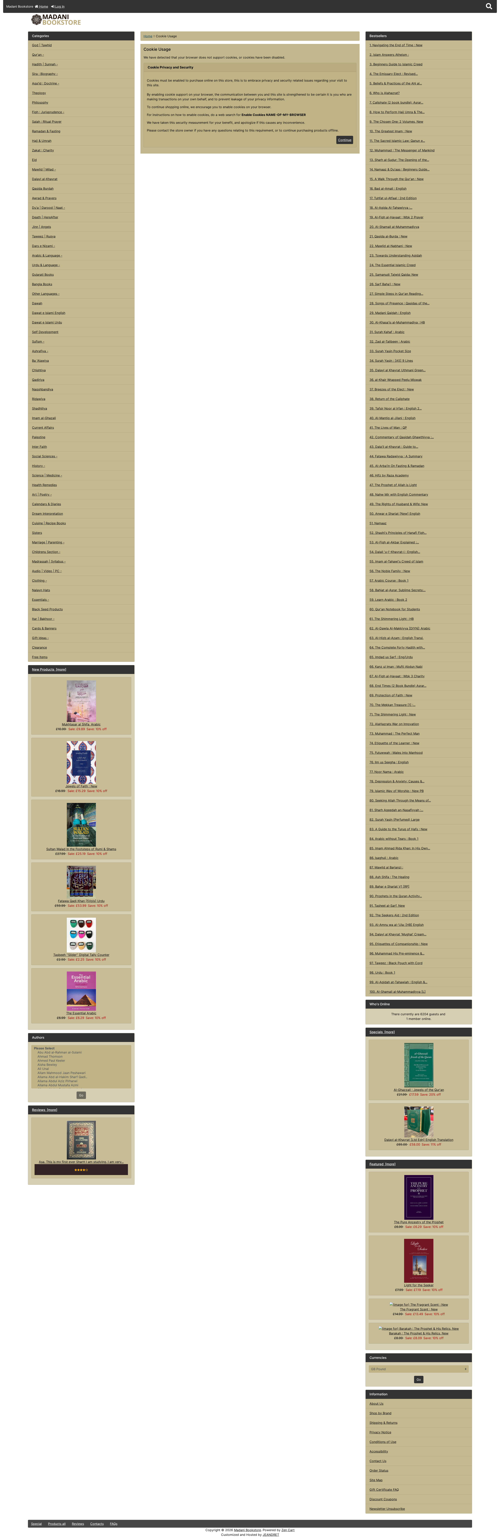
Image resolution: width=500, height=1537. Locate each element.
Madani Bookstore (247, 1530)
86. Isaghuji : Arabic (384, 858)
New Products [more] (49, 669)
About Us (376, 1403)
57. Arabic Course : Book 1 (389, 580)
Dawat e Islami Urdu (47, 322)
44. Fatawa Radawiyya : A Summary (396, 456)
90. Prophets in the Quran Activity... (396, 896)
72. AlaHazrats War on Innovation (394, 724)
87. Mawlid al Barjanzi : (386, 867)
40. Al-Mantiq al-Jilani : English (392, 418)
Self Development (45, 332)
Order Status (379, 1470)
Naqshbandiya (42, 389)
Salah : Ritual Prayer (47, 122)
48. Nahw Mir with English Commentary (399, 494)
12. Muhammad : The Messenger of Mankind (402, 150)
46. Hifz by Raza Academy (389, 475)
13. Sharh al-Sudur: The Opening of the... (399, 160)
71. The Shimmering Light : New (393, 714)
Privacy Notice (380, 1432)
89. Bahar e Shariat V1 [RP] (389, 886)
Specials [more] (382, 1032)
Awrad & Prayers (44, 198)
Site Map (376, 1480)
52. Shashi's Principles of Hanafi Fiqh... (398, 533)
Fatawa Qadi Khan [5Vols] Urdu (81, 901)
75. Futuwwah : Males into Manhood (396, 753)
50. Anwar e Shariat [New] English (395, 514)
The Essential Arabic (81, 1013)
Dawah (37, 303)
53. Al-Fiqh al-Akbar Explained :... (394, 542)
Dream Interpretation (47, 514)
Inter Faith (39, 447)
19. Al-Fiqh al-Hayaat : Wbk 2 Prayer (396, 217)
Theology (39, 93)
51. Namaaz (378, 523)
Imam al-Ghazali (44, 418)
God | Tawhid (42, 45)
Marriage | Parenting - (48, 542)
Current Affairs (43, 427)
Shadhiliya (39, 408)
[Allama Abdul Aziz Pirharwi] (81, 1081)
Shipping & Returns (383, 1423)
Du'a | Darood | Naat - (48, 208)
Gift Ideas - (40, 638)
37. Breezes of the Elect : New (392, 389)
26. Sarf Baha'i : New (385, 284)
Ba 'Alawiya (40, 361)
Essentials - (40, 600)
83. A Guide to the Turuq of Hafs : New (398, 829)
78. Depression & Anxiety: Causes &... (397, 781)
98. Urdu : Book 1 (382, 972)
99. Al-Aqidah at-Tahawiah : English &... (398, 982)
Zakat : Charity (43, 150)
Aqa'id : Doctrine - (45, 83)
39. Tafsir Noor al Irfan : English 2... (396, 408)
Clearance (39, 647)
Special (36, 1524)
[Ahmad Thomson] (81, 1056)
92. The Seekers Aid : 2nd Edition (394, 915)
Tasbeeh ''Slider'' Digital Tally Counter (81, 955)
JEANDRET (271, 1535)
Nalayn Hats (41, 590)
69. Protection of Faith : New (391, 695)
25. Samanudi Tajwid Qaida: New (394, 274)
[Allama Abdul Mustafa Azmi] (81, 1085)
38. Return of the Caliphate (390, 399)
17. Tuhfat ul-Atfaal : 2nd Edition (393, 198)
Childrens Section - (46, 552)
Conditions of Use (383, 1442)
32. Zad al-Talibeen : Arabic (390, 341)
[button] (489, 6)
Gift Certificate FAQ (384, 1490)
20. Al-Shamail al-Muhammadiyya (394, 227)
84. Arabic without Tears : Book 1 (394, 839)
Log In (59, 6)
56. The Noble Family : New (390, 571)
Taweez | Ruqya (43, 236)
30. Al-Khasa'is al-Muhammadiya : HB (397, 322)
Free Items (39, 657)
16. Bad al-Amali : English (388, 188)
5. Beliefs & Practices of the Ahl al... (396, 83)
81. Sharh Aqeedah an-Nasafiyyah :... (396, 810)
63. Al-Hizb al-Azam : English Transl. (396, 638)
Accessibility (379, 1451)
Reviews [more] (44, 1110)
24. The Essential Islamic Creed (393, 265)
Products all (57, 1524)
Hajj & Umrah (41, 141)
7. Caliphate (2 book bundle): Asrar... (396, 102)
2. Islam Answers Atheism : (389, 55)
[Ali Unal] (81, 1069)
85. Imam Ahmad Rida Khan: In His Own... (400, 848)
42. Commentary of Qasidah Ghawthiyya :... (402, 437)
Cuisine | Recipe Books (49, 523)
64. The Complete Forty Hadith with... (397, 647)
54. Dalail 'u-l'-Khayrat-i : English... (395, 552)
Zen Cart (288, 1530)
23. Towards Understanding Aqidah (396, 255)
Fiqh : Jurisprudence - (48, 112)
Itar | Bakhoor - (43, 619)
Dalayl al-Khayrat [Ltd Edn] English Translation (418, 1140)
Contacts (97, 1524)
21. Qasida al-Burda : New (388, 236)
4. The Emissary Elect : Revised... (394, 74)
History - (38, 466)
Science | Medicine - (47, 475)
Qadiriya (38, 380)
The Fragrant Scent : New (419, 1309)
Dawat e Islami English (48, 313)
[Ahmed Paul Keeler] (81, 1061)
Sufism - (38, 341)
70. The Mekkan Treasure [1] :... (392, 705)
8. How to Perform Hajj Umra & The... (397, 112)
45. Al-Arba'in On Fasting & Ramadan (397, 466)
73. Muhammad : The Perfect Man (395, 733)
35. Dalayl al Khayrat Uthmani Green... (398, 370)
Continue (344, 140)
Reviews (78, 1524)
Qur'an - (38, 55)
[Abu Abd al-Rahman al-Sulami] (81, 1052)
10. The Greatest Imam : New (391, 131)
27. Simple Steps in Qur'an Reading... (396, 294)
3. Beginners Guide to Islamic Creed (396, 64)
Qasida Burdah (43, 188)
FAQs (113, 1524)
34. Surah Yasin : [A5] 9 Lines (391, 361)
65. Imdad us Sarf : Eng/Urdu (391, 657)
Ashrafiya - (40, 351)
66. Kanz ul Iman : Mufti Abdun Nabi (396, 666)
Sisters (37, 533)
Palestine (38, 437)
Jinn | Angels (41, 227)
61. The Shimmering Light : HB (392, 619)
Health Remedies (44, 485)
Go (81, 1095)
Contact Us (378, 1461)
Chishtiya (39, 370)
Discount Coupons (383, 1499)
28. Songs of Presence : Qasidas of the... (399, 303)
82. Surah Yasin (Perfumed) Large (395, 819)
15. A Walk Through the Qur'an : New (397, 179)
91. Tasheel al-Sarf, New (387, 906)
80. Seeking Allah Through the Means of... (400, 800)
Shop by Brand (380, 1413)
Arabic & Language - (47, 255)
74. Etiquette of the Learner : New (394, 743)
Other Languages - (46, 294)
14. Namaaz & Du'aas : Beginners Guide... (399, 169)
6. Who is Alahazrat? (385, 93)
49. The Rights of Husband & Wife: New (399, 504)
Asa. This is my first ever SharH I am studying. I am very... (81, 1162)
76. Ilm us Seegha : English (389, 762)
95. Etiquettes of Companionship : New (399, 944)
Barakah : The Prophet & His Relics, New (418, 1333)
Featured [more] (383, 1164)
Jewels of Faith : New (81, 786)
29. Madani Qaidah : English (390, 313)
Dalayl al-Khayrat (44, 179)
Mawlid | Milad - (44, 169)
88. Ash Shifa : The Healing (389, 877)
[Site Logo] (102, 19)
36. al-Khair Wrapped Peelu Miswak (396, 380)
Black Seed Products (47, 609)
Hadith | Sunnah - (45, 64)
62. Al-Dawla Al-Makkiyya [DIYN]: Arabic (400, 628)
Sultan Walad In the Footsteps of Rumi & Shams (81, 849)
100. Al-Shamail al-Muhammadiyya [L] (398, 992)
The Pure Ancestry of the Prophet (419, 1222)
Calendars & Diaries (46, 504)
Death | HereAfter (45, 217)
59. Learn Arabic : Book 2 (388, 600)
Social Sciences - (44, 456)
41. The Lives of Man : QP (388, 427)
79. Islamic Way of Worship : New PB (397, 791)
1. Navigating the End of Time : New (396, 45)
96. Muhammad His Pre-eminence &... (397, 953)
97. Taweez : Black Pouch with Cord (396, 963)
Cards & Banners (44, 628)
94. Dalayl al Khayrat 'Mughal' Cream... (398, 934)
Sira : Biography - (45, 74)
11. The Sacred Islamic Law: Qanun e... (397, 141)
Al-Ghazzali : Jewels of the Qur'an (419, 1090)
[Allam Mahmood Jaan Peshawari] (81, 1073)
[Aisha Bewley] (81, 1065)
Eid (34, 160)
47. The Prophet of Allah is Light (393, 485)
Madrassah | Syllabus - (49, 561)
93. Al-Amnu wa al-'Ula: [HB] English (397, 925)
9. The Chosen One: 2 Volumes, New (396, 122)
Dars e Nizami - (43, 246)
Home (43, 6)
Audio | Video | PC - (47, 571)
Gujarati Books (43, 274)
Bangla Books (42, 284)
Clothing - (39, 580)
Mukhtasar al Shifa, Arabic (81, 724)
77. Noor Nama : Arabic (387, 772)
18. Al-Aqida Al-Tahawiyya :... (391, 208)
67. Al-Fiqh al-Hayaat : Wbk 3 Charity (397, 676)
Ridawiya (38, 399)
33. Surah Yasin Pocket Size (390, 351)
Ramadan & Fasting (46, 131)
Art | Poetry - (42, 494)
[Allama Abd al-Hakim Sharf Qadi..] (81, 1077)
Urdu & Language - (46, 265)
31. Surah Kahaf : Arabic (387, 332)
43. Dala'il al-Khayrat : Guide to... (394, 447)
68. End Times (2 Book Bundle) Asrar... (398, 686)
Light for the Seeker (419, 1285)
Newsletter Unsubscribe (387, 1509)
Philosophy (40, 102)
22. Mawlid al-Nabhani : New (391, 246)
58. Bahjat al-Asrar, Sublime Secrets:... (398, 590)
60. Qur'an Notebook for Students (395, 609)
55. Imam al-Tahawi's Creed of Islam (396, 561)
